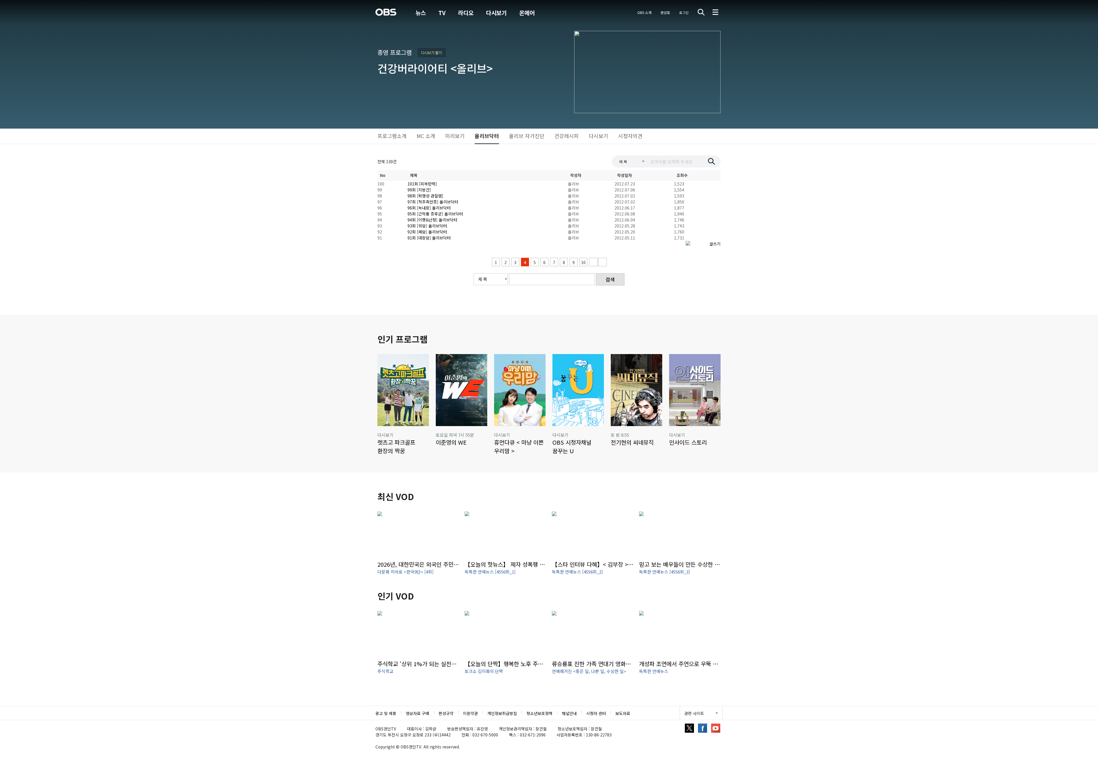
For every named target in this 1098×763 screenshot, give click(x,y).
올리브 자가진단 (526, 135)
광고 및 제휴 (385, 713)
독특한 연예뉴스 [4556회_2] (577, 572)
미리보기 (455, 135)
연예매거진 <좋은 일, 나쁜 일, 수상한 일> (589, 671)
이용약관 (470, 713)
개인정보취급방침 (502, 713)
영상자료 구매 (417, 713)
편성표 (665, 12)
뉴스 (420, 13)
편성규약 (446, 713)
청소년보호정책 (539, 713)
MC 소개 (426, 135)
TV (441, 13)
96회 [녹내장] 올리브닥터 (429, 208)
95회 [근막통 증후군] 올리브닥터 (435, 214)
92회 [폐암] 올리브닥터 (427, 232)
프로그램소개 (392, 135)
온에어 (527, 13)
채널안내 (569, 713)
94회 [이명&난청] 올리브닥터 (432, 220)
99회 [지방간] (419, 190)
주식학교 (385, 671)
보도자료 (622, 713)
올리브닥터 (487, 135)
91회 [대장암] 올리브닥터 (429, 238)
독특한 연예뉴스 (653, 671)
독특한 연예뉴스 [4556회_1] (490, 572)
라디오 (466, 13)
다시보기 (496, 13)
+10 (593, 262)
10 (583, 262)
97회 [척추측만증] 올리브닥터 (432, 202)
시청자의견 (630, 135)
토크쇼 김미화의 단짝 (484, 671)
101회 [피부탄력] (422, 184)
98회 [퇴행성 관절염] (425, 196)
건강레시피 (566, 135)
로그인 (684, 12)
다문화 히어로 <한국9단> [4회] (405, 572)
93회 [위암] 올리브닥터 (427, 226)
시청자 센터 (596, 713)
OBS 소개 (644, 12)
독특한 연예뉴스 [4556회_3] (664, 572)
